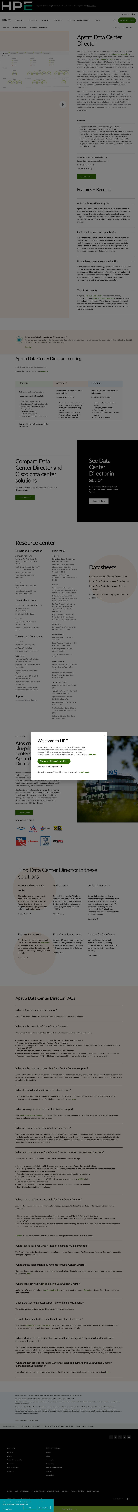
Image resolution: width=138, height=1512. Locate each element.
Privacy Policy (7, 1509)
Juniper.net (85, 772)
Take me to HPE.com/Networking (53, 761)
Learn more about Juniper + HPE (49, 766)
